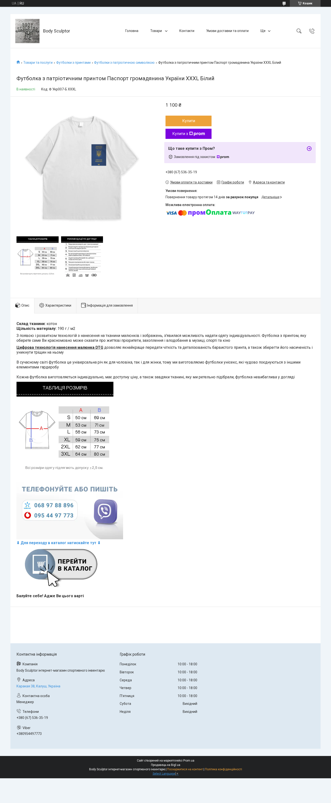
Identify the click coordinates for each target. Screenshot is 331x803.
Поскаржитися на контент (185, 769)
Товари (156, 31)
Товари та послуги (38, 62)
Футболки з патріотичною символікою (124, 62)
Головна (131, 31)
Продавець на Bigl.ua (165, 765)
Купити (188, 121)
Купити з (180, 133)
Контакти (186, 31)
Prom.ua (188, 760)
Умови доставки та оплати (227, 31)
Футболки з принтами (73, 62)
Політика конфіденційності (223, 769)
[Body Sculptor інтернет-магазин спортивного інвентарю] (27, 31)
